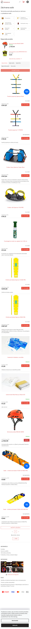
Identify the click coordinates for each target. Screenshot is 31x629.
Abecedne (13, 66)
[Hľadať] (19, 1)
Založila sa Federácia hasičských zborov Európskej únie (13, 580)
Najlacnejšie (11, 63)
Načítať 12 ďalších (15, 527)
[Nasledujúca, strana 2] (15, 531)
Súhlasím (14, 625)
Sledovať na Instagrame (13, 574)
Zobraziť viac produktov (14, 58)
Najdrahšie (18, 63)
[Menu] (27, 1)
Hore (16, 538)
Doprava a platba (4, 551)
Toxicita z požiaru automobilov (8, 582)
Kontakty (3, 549)
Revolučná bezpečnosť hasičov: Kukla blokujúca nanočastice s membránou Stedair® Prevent (15, 585)
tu (16, 617)
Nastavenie (15, 620)
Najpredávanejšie (5, 66)
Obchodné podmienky (6, 553)
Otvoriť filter (15, 70)
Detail (26, 440)
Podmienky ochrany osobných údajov (9, 555)
